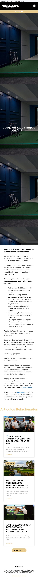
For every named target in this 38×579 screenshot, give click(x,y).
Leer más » (9, 454)
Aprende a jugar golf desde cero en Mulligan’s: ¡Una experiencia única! (18, 528)
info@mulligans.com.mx (19, 576)
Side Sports (27, 388)
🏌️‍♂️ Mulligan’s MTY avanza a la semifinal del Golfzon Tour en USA (18, 439)
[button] (19, 550)
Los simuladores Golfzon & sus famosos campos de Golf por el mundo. (17, 484)
